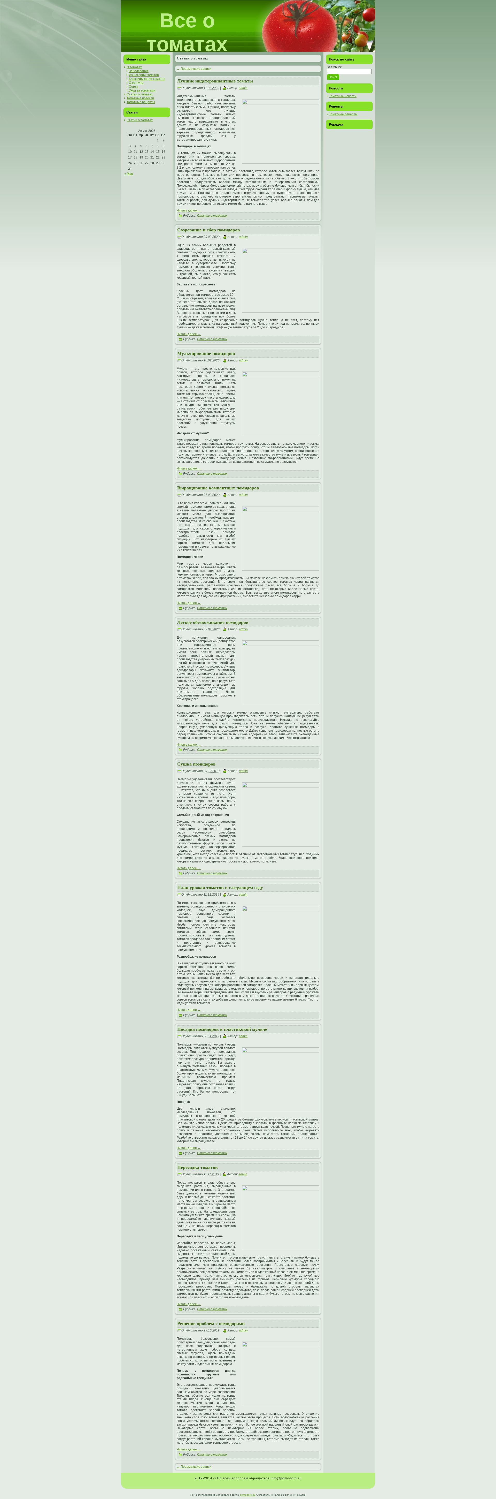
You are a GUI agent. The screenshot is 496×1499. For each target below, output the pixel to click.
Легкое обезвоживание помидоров (213, 622)
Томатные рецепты (141, 102)
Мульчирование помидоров (206, 353)
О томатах (134, 67)
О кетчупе (136, 83)
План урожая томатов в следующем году (220, 887)
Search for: (334, 67)
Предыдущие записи (194, 69)
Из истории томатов (144, 75)
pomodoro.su (247, 1494)
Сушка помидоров (196, 764)
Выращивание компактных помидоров (218, 487)
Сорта (133, 86)
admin (243, 88)
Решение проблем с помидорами (211, 1323)
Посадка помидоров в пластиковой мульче (222, 1029)
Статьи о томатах (140, 94)
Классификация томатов (147, 79)
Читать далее (189, 210)
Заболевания (139, 71)
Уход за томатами (142, 90)
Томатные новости (140, 98)
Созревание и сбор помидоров (208, 229)
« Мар (128, 174)
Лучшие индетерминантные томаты (215, 81)
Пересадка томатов (197, 1167)
